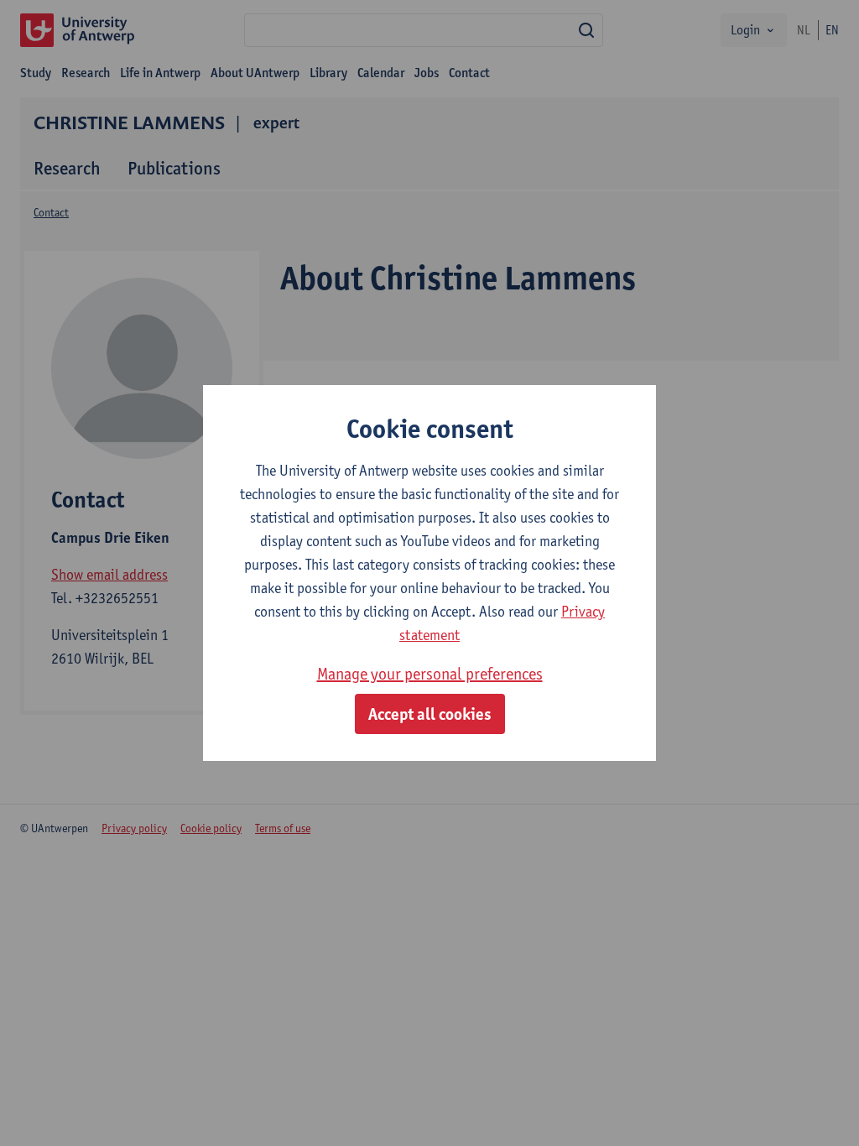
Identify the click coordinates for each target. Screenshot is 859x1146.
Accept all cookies (430, 714)
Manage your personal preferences (430, 674)
